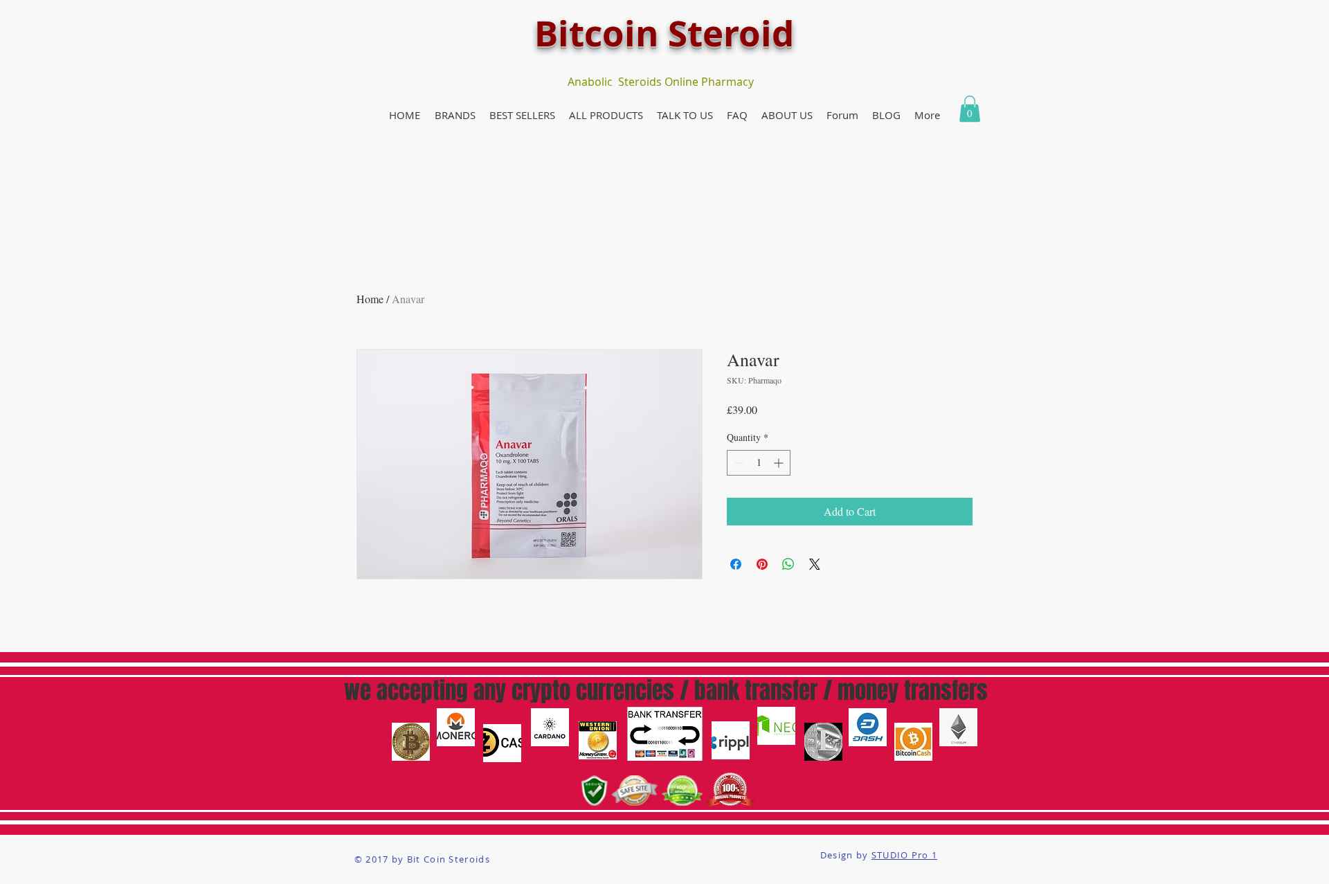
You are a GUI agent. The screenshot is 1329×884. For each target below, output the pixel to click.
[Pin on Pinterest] (762, 564)
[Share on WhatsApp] (788, 564)
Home (369, 298)
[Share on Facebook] (735, 564)
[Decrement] (737, 463)
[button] (454, 115)
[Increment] (779, 463)
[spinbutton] (758, 463)
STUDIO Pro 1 (904, 855)
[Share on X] (814, 564)
